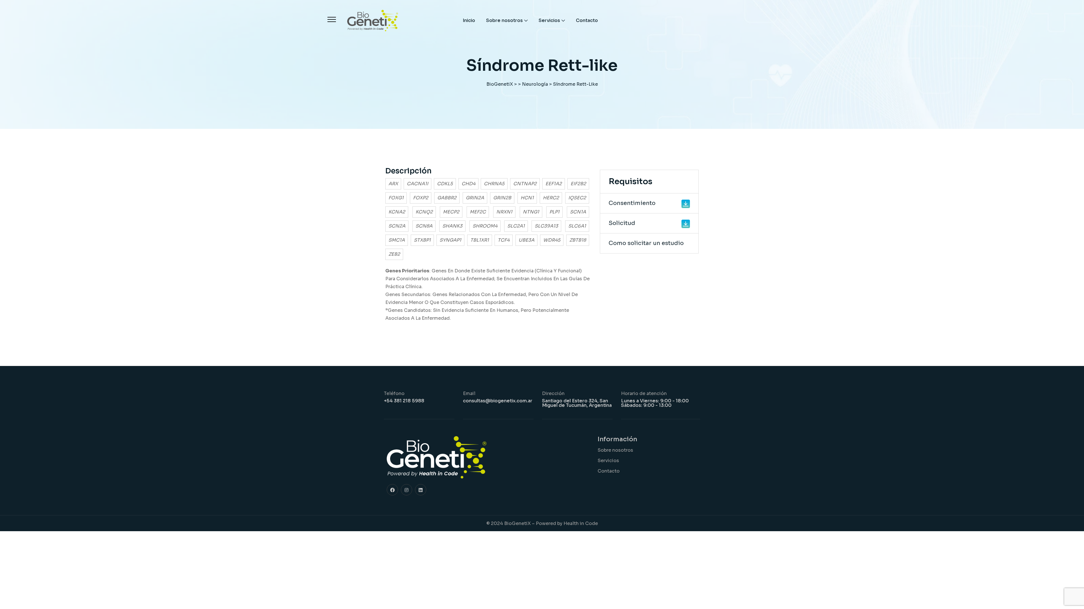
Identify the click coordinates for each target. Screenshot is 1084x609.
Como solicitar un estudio (646, 243)
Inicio (469, 20)
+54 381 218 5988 (404, 401)
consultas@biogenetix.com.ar (497, 401)
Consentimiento (632, 203)
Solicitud (622, 223)
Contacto (587, 20)
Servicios (549, 20)
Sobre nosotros (504, 20)
